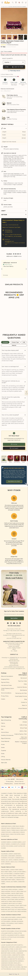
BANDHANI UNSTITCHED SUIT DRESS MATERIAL (14, 909)
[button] (2, 2)
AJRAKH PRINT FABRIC (16, 869)
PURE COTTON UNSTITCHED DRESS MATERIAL (14, 911)
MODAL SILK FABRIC (11, 881)
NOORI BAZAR (10, 88)
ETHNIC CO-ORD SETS (15, 949)
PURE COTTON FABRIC (19, 871)
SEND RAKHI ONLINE (18, 826)
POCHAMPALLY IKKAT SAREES (14, 923)
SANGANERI (11, 856)
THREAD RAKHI (15, 830)
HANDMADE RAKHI (6, 826)
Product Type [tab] (15, 342)
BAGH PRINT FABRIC (6, 871)
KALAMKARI (4, 854)
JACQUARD (4, 856)
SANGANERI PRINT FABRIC (8, 879)
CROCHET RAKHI (5, 828)
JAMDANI (18, 856)
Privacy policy (9, 781)
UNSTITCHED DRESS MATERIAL (9, 889)
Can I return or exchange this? (10, 366)
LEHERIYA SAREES (6, 925)
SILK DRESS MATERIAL (18, 907)
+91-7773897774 (9, 236)
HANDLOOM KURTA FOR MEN (15, 957)
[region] (14, 268)
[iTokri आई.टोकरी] (7, 2)
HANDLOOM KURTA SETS (8, 947)
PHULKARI (11, 858)
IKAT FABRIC (9, 877)
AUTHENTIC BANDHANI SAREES (9, 919)
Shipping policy (9, 783)
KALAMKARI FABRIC (19, 877)
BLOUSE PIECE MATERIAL (19, 969)
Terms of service (19, 781)
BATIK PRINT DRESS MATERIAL (16, 899)
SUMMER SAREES (16, 842)
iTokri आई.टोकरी (10, 779)
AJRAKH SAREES (21, 917)
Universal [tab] (5, 342)
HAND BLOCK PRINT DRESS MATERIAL (11, 901)
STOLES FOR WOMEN (20, 931)
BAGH (12, 862)
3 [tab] (14, 606)
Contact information (19, 783)
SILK (16, 862)
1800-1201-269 (12, 660)
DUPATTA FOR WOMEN (7, 931)
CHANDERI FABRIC (19, 873)
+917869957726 (8, 232)
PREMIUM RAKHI (15, 828)
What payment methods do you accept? (11, 381)
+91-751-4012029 (18, 236)
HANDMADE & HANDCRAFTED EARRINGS (12, 961)
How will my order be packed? (10, 415)
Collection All (6, 6)
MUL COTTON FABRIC (7, 873)
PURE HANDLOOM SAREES (8, 917)
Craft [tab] (24, 342)
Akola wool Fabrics (14, 578)
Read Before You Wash (14, 481)
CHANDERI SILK (19, 858)
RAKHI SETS (23, 830)
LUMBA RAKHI (15, 832)
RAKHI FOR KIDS (6, 832)
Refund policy (19, 779)
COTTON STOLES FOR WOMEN (15, 937)
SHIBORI (15, 860)
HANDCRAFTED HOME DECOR (9, 951)
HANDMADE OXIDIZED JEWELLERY (10, 963)
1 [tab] (12, 606)
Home (2, 6)
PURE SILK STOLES (6, 939)
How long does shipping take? (10, 350)
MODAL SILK (4, 860)
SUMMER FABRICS (6, 842)
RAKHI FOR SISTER (15, 834)
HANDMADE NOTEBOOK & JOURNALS (11, 965)
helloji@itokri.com (9, 241)
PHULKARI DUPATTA (7, 933)
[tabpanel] (14, 592)
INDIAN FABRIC (5, 869)
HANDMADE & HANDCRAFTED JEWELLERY (12, 959)
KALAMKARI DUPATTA (13, 935)
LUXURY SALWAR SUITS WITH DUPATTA (11, 945)
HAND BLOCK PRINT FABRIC (8, 875)
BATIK (10, 860)
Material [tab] (14, 345)
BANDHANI (17, 854)
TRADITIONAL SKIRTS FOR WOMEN (10, 967)
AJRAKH (11, 854)
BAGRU (8, 862)
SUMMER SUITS (15, 844)
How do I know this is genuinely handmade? (11, 397)
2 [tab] (13, 606)
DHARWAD (4, 858)
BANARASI (8, 864)
